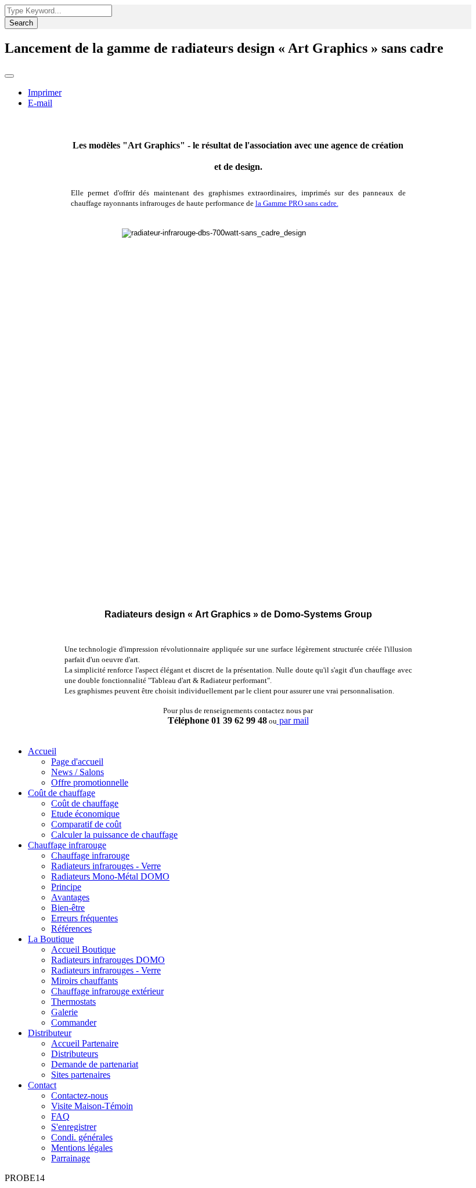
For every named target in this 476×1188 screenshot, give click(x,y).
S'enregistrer (73, 1127)
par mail (293, 720)
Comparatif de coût (86, 824)
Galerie (64, 1012)
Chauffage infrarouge (67, 845)
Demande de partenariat (94, 1064)
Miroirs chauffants (84, 981)
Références (71, 928)
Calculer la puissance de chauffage (114, 835)
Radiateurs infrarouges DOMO (108, 960)
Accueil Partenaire (84, 1043)
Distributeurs (74, 1054)
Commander (73, 1022)
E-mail (40, 103)
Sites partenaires (80, 1075)
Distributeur (49, 1033)
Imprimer (45, 92)
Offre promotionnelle (89, 782)
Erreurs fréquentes (84, 918)
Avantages (70, 897)
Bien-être (68, 908)
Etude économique (85, 814)
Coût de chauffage (61, 793)
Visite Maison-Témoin (92, 1106)
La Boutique (51, 939)
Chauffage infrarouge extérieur (107, 991)
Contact (42, 1085)
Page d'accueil (77, 761)
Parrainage (70, 1158)
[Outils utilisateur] (9, 76)
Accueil (42, 751)
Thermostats (73, 1002)
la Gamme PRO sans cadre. (296, 203)
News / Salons (77, 772)
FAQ (60, 1116)
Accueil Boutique (83, 949)
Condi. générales (82, 1137)
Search (21, 23)
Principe (66, 887)
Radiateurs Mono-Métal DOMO (110, 876)
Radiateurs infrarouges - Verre (106, 866)
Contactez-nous (79, 1095)
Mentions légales (82, 1148)
